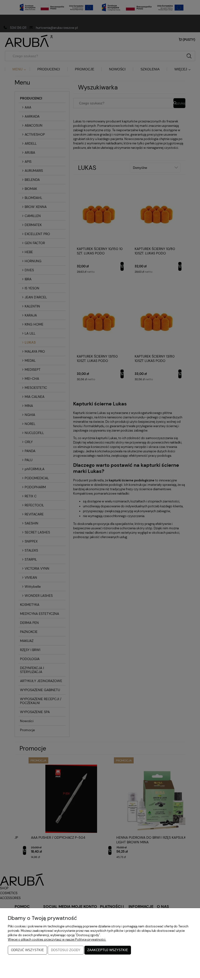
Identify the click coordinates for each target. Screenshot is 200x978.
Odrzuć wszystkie (27, 950)
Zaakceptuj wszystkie (107, 950)
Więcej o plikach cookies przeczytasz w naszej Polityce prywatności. (57, 939)
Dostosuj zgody (65, 950)
